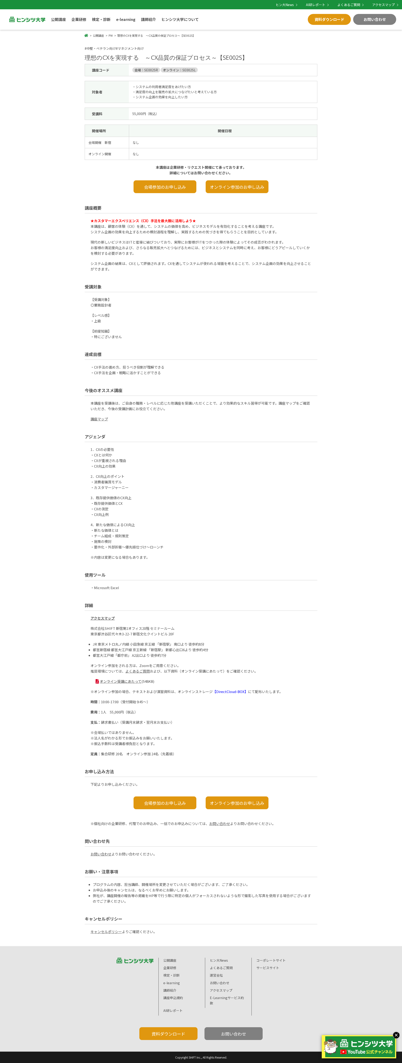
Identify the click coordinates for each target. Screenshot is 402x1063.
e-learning (125, 19)
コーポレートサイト (271, 960)
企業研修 (78, 19)
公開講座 (58, 19)
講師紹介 (148, 19)
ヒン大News (285, 4)
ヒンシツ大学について (180, 19)
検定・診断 (101, 19)
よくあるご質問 (348, 4)
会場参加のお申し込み (165, 187)
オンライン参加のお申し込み (237, 187)
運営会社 (216, 975)
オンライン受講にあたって (120, 681)
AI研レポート (315, 4)
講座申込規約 (173, 997)
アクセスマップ (383, 4)
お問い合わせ (375, 19)
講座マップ (99, 418)
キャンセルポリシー (106, 931)
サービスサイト (267, 967)
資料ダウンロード (329, 19)
